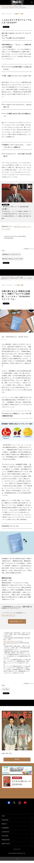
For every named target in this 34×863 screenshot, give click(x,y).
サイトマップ (17, 849)
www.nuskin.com (7, 615)
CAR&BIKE (5, 828)
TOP (3, 816)
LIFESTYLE (9, 277)
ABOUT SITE (6, 843)
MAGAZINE (6, 839)
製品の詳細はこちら (16, 621)
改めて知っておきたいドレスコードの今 (12, 258)
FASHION (9, 6)
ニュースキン (5, 689)
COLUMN (5, 836)
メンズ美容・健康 (18, 277)
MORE (17, 759)
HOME (3, 6)
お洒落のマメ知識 (18, 6)
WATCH (4, 824)
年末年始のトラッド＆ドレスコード (11, 254)
